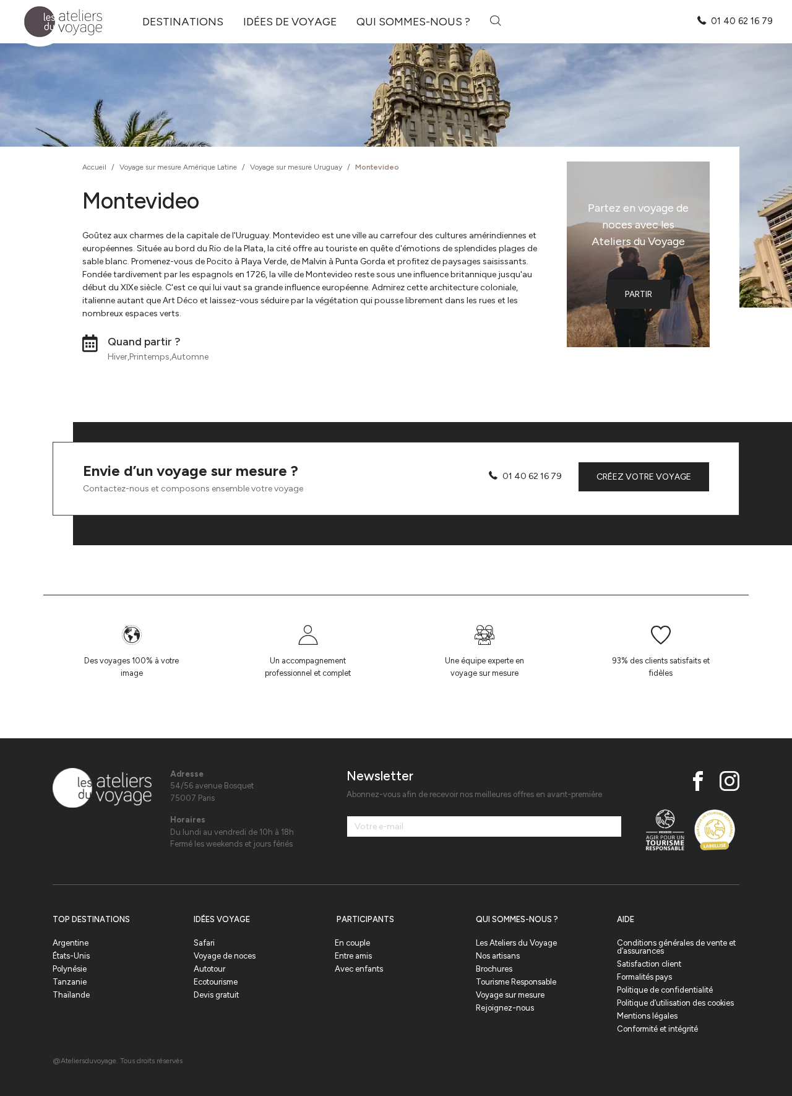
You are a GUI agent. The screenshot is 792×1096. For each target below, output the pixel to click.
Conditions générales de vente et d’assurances (676, 947)
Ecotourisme (216, 981)
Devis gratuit (216, 994)
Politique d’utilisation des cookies (675, 1003)
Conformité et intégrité (657, 1028)
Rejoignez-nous (505, 1007)
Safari (204, 942)
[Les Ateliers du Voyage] (56, 22)
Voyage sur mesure (510, 994)
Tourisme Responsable (516, 981)
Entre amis (353, 955)
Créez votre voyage (643, 477)
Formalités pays (644, 977)
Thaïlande (71, 994)
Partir (638, 294)
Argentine (70, 942)
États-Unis (71, 955)
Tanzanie (70, 981)
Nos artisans (498, 955)
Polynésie (70, 968)
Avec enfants (359, 968)
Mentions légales (647, 1015)
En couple (352, 942)
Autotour (209, 968)
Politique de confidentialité (665, 990)
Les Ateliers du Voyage (516, 942)
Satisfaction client (649, 964)
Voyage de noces (225, 955)
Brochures (494, 968)
